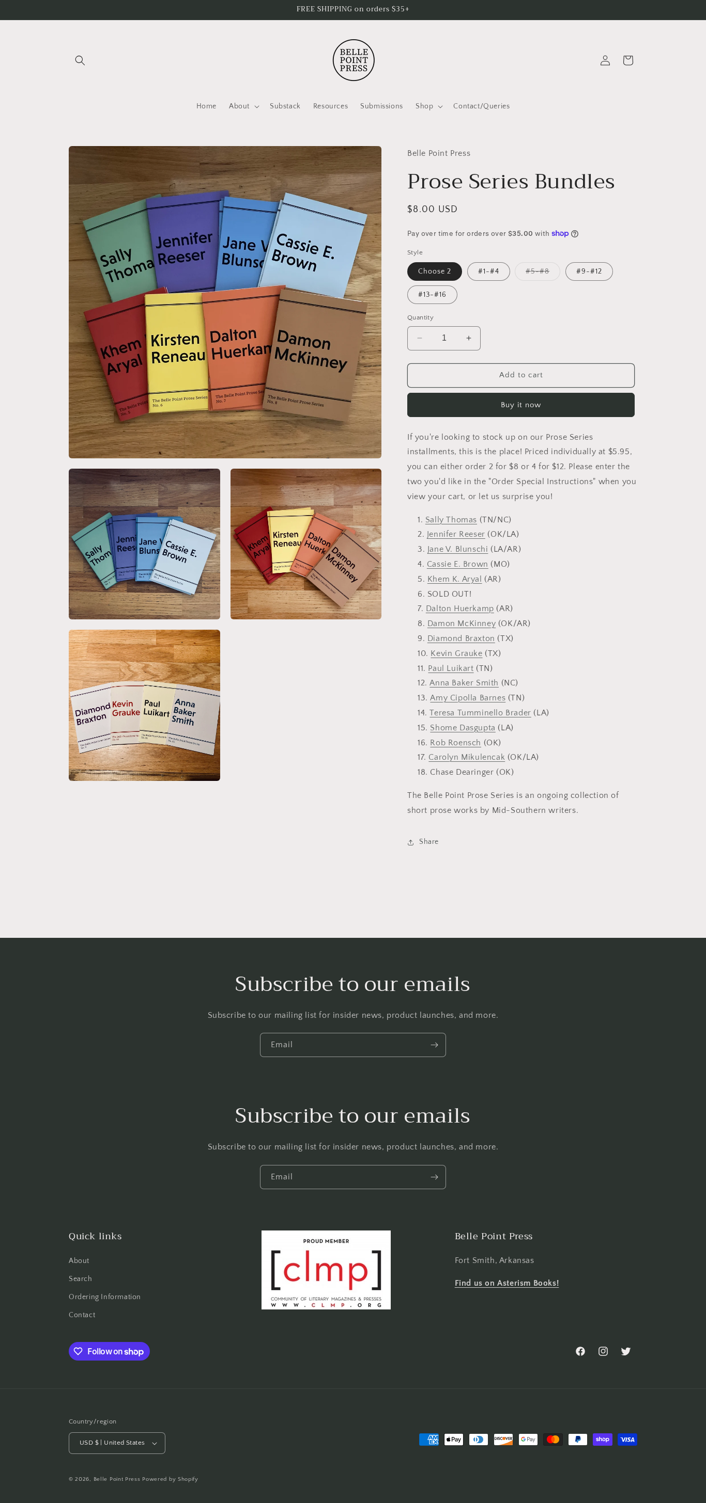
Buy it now (521, 405)
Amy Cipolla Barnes (467, 697)
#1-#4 (488, 271)
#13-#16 (432, 295)
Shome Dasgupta (462, 727)
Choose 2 (434, 271)
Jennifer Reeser (456, 534)
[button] (80, 60)
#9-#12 (589, 271)
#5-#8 (543, 274)
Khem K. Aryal (454, 579)
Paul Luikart (450, 668)
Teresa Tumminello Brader (480, 712)
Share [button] (429, 842)
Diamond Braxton (461, 638)
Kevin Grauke (456, 653)
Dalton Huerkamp (460, 608)
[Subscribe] (434, 1045)
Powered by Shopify (170, 1479)
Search (81, 1279)
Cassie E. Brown (457, 564)
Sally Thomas (451, 519)
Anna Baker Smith (464, 682)
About (79, 1261)
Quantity (420, 317)
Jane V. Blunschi (457, 549)
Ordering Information (105, 1297)
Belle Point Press (117, 1479)
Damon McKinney (461, 623)
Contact (82, 1315)
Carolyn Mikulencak (466, 757)
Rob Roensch (455, 742)
